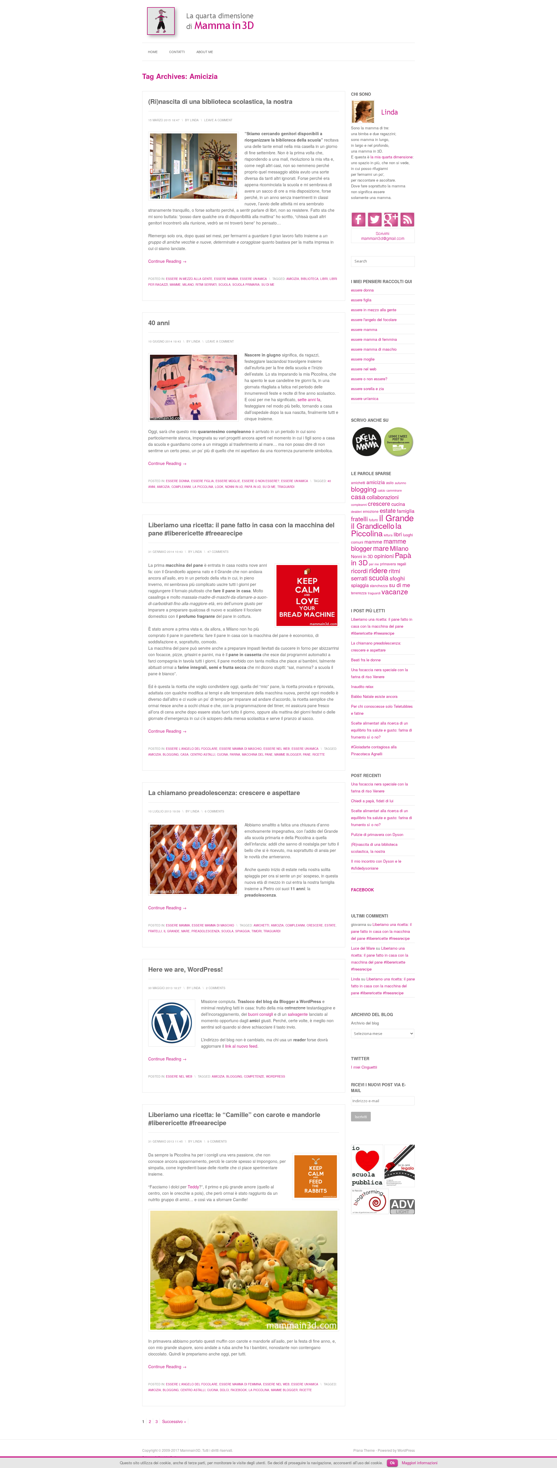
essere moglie (228, 481)
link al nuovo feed (241, 1046)
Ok (392, 1462)
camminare (394, 490)
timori (257, 931)
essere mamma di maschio (240, 749)
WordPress (275, 1076)
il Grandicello (372, 525)
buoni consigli (260, 1014)
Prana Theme (364, 1450)
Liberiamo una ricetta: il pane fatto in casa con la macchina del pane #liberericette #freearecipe (241, 528)
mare (185, 931)
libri (324, 279)
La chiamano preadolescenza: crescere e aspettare (224, 792)
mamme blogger (287, 754)
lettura (388, 535)
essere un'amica (253, 279)
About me (204, 51)
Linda (355, 979)
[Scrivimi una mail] (383, 241)
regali (401, 563)
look (219, 487)
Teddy (193, 1187)
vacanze (394, 591)
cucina (222, 754)
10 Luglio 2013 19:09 (164, 811)
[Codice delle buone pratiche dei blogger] (402, 1212)
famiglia (406, 510)
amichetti (261, 925)
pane (307, 754)
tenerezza (359, 592)
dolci (224, 1390)
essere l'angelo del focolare (192, 749)
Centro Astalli (202, 754)
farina (235, 754)
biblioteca (310, 279)
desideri (356, 511)
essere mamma (226, 279)
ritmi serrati (206, 285)
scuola (224, 285)
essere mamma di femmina (240, 1384)
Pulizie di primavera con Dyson (377, 834)
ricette (318, 754)
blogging (171, 754)
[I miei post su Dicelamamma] (367, 456)
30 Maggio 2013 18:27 (164, 988)
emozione (371, 511)
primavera (388, 563)
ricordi (359, 570)
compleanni (181, 487)
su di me (267, 285)
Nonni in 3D (234, 487)
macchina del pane (257, 754)
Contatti (177, 51)
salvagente (298, 1014)
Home (153, 51)
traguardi (285, 487)
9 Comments (217, 1141)
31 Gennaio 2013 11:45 (165, 1141)
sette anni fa (309, 399)
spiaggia (242, 931)
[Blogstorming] (370, 1212)
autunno (400, 483)
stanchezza (379, 585)
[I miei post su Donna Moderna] (398, 456)
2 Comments (215, 988)
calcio (381, 490)
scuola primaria (246, 285)
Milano (188, 285)
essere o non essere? (260, 481)
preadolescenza (205, 931)
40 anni (159, 322)
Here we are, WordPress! (185, 969)
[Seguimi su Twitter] (374, 225)
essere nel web (276, 749)
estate (330, 925)
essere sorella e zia (367, 388)
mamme (175, 285)
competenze (254, 1076)
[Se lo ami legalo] (399, 1185)
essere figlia (202, 481)
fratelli (155, 931)
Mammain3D (190, 1450)
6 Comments (214, 811)
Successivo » (174, 1421)
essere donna (177, 481)
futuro (373, 519)
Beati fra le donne (366, 659)
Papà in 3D (253, 487)
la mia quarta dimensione (391, 157)
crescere (315, 925)
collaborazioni (383, 497)
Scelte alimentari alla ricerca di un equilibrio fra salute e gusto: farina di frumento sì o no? (381, 730)
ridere (378, 570)
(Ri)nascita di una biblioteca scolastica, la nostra (220, 101)
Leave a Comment (218, 120)
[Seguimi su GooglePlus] (391, 225)
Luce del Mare (363, 948)
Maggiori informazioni (419, 1462)
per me (374, 564)
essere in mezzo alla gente (189, 279)
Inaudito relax (362, 686)
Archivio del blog (365, 1023)
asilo (390, 482)
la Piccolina (203, 487)
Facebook (239, 1390)
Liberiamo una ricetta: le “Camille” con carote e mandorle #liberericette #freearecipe (234, 1118)
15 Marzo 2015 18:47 (164, 120)
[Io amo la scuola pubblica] (367, 1185)
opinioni (384, 556)
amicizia (292, 279)
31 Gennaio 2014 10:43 (165, 552)
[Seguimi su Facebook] (358, 225)
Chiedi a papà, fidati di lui (372, 800)
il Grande (172, 931)
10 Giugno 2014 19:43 (164, 341)
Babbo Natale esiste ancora (374, 696)
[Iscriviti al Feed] (407, 225)
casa (184, 754)
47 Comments (218, 552)
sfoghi (397, 578)
